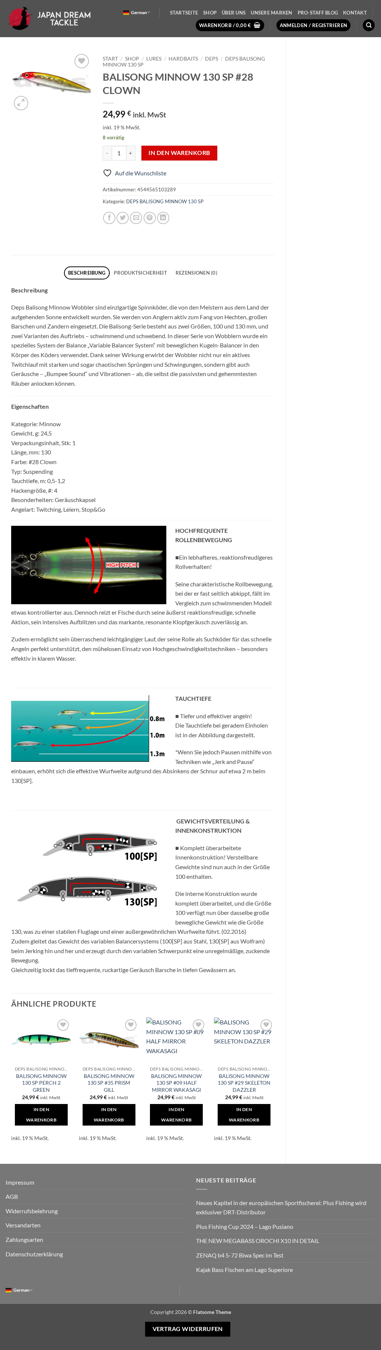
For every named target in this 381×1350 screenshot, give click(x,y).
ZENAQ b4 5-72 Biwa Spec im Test (240, 1255)
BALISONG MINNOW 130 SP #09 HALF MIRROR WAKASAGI (176, 1083)
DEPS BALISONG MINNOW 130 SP (165, 201)
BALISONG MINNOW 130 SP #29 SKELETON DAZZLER (244, 1083)
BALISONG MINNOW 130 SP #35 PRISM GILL (109, 1083)
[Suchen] (369, 25)
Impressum (20, 1182)
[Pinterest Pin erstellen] (150, 218)
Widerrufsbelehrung (32, 1210)
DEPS (211, 59)
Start (110, 59)
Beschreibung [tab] (86, 273)
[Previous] (11, 1084)
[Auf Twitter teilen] (122, 218)
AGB (12, 1196)
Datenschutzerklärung (34, 1253)
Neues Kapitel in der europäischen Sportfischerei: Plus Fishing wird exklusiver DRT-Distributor (281, 1207)
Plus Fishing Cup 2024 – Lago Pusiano (244, 1226)
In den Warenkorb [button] (41, 1114)
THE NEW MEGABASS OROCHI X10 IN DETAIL (257, 1240)
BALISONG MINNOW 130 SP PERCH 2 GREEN (41, 1083)
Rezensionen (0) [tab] (196, 273)
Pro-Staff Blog (318, 13)
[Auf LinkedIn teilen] (163, 218)
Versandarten (23, 1224)
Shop (210, 13)
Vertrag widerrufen (188, 1328)
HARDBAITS (183, 59)
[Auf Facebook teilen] (109, 218)
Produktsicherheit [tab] (140, 273)
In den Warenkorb (179, 152)
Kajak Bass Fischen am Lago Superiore (244, 1269)
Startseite (184, 13)
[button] (230, 25)
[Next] (273, 1084)
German (139, 12)
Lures (153, 59)
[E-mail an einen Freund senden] (136, 218)
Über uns (234, 13)
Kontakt (355, 13)
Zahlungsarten (24, 1239)
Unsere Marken (271, 13)
